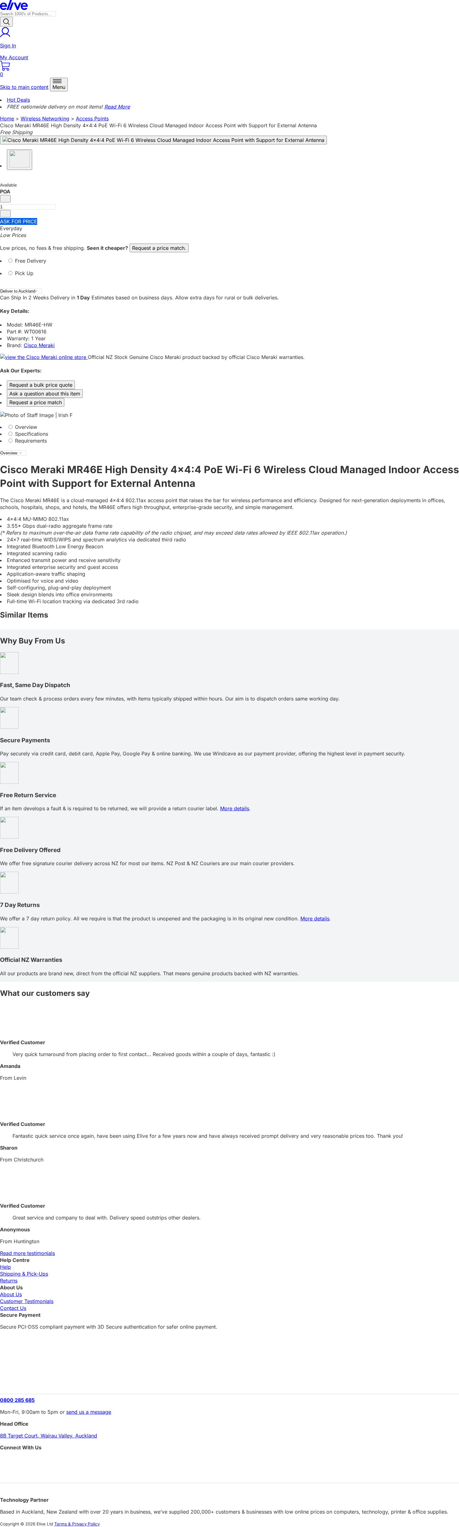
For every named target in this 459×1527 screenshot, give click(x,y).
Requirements (30, 441)
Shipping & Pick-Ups (24, 1274)
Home (7, 118)
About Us (11, 1294)
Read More (117, 107)
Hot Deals (18, 100)
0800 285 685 (17, 1400)
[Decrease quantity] (5, 198)
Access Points (92, 118)
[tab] (229, 263)
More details (234, 808)
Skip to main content (24, 87)
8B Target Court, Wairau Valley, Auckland (48, 1435)
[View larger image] (163, 140)
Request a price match (35, 402)
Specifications (30, 434)
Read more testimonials (27, 1253)
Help (5, 1267)
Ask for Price (18, 221)
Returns (8, 1280)
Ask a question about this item (44, 393)
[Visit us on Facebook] (229, 1461)
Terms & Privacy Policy (77, 1523)
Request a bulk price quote (40, 385)
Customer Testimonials (26, 1301)
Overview (25, 427)
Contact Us (13, 1308)
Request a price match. (159, 248)
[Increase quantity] (5, 213)
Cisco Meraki (39, 345)
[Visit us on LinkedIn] (229, 1472)
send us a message (88, 1412)
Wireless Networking (45, 118)
